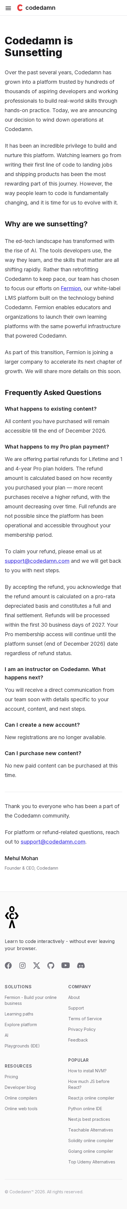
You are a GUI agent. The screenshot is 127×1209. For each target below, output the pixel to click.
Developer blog (20, 1087)
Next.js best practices (89, 1119)
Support (76, 1007)
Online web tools (21, 1108)
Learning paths (19, 1013)
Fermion (71, 288)
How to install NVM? (87, 1070)
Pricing (11, 1076)
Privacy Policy (82, 1029)
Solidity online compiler (90, 1140)
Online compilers (21, 1097)
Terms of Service (85, 1018)
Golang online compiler (90, 1151)
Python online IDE (85, 1108)
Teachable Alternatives (90, 1129)
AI (6, 1035)
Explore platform (21, 1024)
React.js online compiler (91, 1097)
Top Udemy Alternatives (91, 1161)
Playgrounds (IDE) (22, 1045)
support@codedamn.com (37, 561)
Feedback (78, 1039)
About (74, 997)
